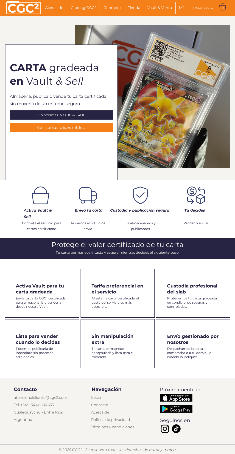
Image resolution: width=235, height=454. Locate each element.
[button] (222, 7)
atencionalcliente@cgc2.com (40, 397)
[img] (23, 14)
